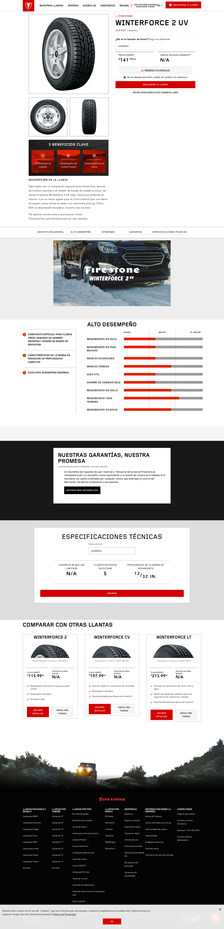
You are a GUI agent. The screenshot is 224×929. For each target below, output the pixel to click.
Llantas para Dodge (31, 829)
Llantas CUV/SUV (79, 866)
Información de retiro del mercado (159, 855)
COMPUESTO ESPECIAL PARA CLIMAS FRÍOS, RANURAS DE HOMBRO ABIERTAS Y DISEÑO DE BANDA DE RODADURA (50, 339)
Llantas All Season (79, 827)
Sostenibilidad (151, 836)
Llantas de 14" (58, 862)
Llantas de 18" (58, 836)
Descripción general (50, 232)
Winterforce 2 (50, 637)
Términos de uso (131, 840)
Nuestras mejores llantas (82, 821)
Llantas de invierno (80, 879)
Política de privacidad (133, 846)
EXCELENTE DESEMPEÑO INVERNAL (48, 373)
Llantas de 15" (58, 855)
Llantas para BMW (30, 816)
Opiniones (108, 232)
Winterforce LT (173, 637)
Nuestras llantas (51, 6)
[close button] (220, 909)
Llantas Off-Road (79, 840)
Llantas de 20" (58, 823)
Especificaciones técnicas (169, 232)
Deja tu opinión (78, 901)
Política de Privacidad (64, 914)
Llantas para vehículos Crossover (85, 833)
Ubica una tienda (62, 712)
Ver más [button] (112, 593)
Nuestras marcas (152, 849)
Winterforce (110, 849)
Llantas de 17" (58, 842)
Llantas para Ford (30, 836)
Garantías (135, 232)
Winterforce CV (112, 637)
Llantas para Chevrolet (32, 823)
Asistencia (107, 6)
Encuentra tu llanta (185, 5)
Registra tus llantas (132, 821)
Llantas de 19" (58, 829)
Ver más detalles (37, 712)
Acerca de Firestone (153, 816)
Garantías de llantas (132, 827)
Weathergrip (110, 842)
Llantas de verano (79, 859)
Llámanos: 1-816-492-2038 (188, 830)
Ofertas (73, 6)
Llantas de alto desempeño (83, 885)
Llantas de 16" (58, 849)
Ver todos (26, 868)
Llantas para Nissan (30, 855)
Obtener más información (82, 490)
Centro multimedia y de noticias (158, 823)
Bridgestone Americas (154, 842)
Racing (124, 6)
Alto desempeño (81, 232)
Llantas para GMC (30, 842)
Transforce (109, 836)
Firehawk (109, 829)
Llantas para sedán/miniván (83, 853)
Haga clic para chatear (186, 814)
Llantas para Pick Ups (80, 872)
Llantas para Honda (30, 849)
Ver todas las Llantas (80, 814)
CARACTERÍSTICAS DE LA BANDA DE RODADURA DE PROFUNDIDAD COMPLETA (49, 359)
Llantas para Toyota (30, 862)
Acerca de (89, 6)
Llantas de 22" (58, 816)
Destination (110, 823)
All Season (109, 816)
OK (112, 922)
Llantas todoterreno (80, 846)
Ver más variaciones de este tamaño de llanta (155, 92)
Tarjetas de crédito (132, 833)
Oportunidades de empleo (156, 829)
